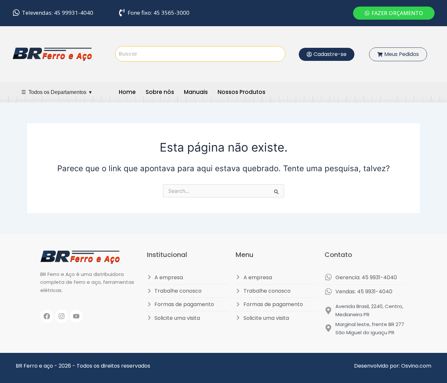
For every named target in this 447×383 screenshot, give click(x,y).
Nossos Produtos (241, 92)
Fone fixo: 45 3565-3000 (158, 12)
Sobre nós (160, 92)
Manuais (196, 92)
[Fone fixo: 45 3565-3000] (122, 12)
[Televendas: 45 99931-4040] (16, 12)
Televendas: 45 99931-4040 (57, 12)
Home (127, 92)
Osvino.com (416, 366)
